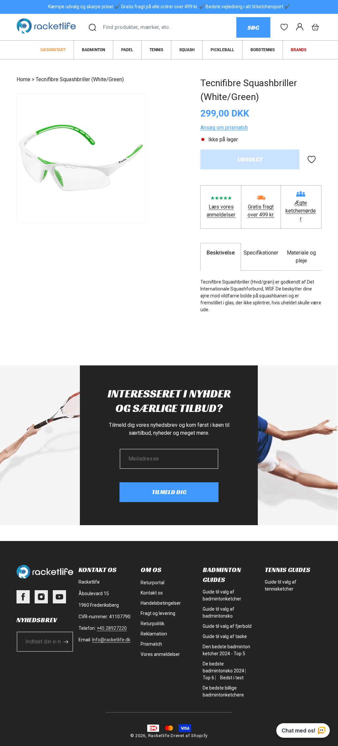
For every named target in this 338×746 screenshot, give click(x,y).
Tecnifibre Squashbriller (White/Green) (80, 79)
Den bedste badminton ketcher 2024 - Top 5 (226, 650)
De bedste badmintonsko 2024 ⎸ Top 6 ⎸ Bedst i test (226, 670)
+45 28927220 (112, 628)
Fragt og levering (158, 613)
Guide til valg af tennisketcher (280, 585)
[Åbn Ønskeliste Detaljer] (284, 27)
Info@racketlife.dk (111, 639)
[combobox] (169, 27)
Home (23, 79)
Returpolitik (152, 623)
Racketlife (159, 735)
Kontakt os (152, 592)
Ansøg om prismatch (224, 127)
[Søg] (92, 27)
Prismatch (151, 644)
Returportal (152, 582)
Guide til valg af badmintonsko (218, 612)
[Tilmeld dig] (65, 641)
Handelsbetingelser (161, 603)
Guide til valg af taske (225, 636)
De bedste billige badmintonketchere (223, 691)
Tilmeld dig (169, 492)
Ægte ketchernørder (301, 211)
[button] (315, 27)
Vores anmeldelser (160, 654)
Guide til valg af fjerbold (227, 626)
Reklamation (154, 633)
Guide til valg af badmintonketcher (222, 595)
